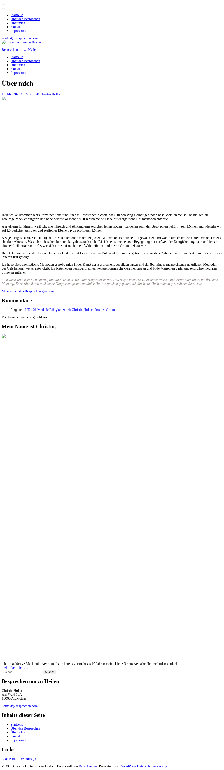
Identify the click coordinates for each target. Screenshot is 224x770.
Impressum (18, 31)
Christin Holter (50, 94)
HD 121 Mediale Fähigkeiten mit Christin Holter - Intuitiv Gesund (71, 310)
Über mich (17, 23)
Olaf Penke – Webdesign (19, 759)
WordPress (128, 766)
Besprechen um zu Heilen (19, 49)
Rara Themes (88, 766)
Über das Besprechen (25, 19)
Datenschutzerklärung (152, 766)
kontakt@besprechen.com (20, 38)
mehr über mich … (15, 667)
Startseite (16, 15)
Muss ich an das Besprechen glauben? (28, 291)
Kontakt (16, 27)
